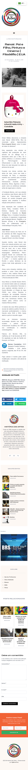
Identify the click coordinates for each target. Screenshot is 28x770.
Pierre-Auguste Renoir (9, 144)
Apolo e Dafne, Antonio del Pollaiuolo (17, 501)
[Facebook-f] (10, 455)
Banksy (12, 517)
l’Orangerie (22, 221)
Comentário (6, 664)
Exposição (19, 368)
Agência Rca (15, 762)
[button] (14, 33)
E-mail (4, 690)
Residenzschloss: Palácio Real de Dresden (17, 493)
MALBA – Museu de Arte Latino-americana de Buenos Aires (17, 510)
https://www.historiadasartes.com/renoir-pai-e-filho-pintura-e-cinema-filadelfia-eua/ (14, 388)
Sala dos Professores (14, 39)
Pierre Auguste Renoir (10, 370)
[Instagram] (14, 455)
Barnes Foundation (10, 368)
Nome (4, 683)
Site (3, 696)
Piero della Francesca (16, 476)
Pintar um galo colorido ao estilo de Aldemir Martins (17, 486)
